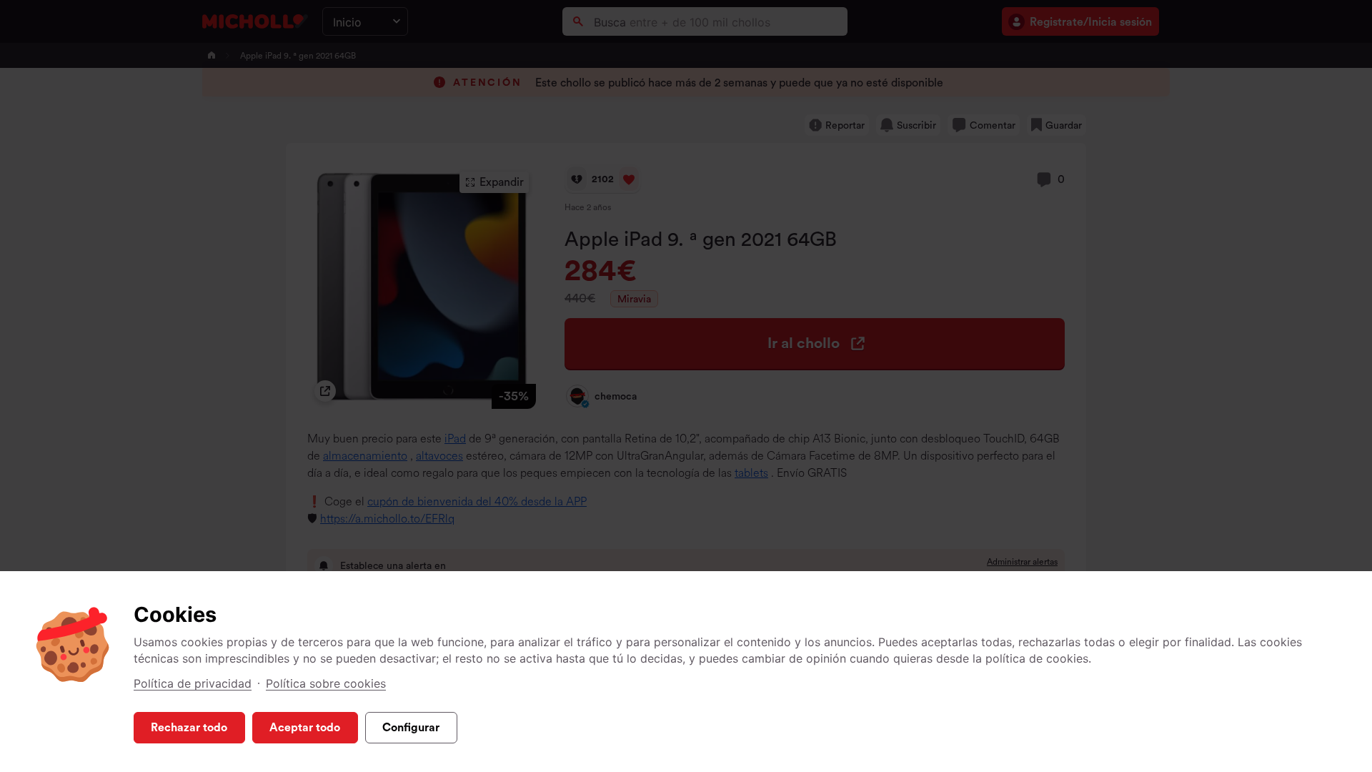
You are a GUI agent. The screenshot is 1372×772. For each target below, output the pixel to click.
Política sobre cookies (326, 683)
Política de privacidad (193, 683)
